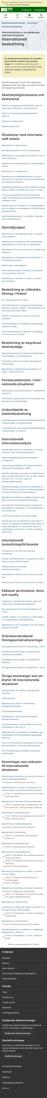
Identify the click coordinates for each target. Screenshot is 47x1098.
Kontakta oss (7, 997)
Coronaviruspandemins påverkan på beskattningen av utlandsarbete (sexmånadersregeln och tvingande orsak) (23, 198)
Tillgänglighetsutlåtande (12, 1083)
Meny (6, 17)
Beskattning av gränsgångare (14, 265)
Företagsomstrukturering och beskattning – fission (23, 646)
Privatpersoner (27, 10)
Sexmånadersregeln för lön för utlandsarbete (21, 150)
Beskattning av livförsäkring (14, 832)
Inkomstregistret (9, 978)
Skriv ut (5, 1088)
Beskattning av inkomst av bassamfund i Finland (22, 582)
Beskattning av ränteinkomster (15, 902)
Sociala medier (8, 1002)
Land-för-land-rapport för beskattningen (19, 516)
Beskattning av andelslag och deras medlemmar (22, 888)
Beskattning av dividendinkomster (16, 852)
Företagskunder (39, 10)
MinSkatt (6, 958)
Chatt (4, 992)
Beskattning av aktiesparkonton (15, 843)
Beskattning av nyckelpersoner (15, 171)
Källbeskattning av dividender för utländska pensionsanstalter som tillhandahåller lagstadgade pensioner (23, 735)
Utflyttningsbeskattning (12, 711)
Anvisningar (32, 23)
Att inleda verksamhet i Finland (15, 300)
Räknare (5, 963)
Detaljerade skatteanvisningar (13, 23)
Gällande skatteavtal (10, 126)
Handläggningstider (10, 1013)
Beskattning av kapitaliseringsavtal (17, 824)
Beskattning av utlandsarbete (14, 145)
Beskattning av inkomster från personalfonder (21, 801)
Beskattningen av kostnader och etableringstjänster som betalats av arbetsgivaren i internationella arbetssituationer (23, 208)
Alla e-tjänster (8, 968)
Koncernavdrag (8, 698)
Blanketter (6, 1007)
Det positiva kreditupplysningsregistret (19, 973)
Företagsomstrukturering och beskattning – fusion (23, 667)
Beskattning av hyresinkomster (15, 921)
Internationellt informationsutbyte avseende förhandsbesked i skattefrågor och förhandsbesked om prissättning (23, 508)
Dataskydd (7, 1072)
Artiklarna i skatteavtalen (12, 121)
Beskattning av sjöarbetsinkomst (16, 812)
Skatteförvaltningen (13, 1056)
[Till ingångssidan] (7, 9)
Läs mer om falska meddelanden (19, 4)
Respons (6, 1077)
